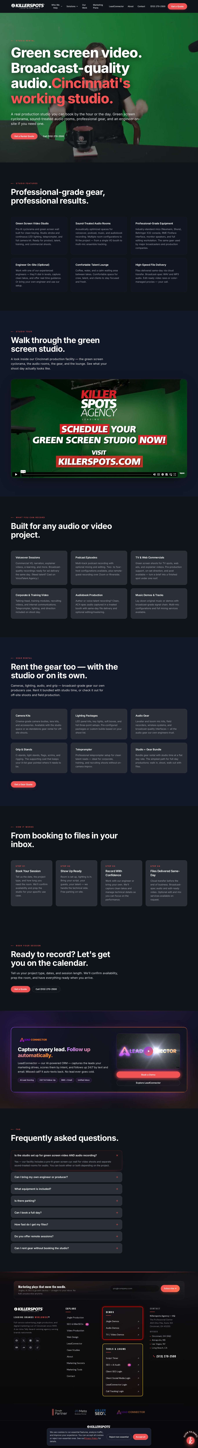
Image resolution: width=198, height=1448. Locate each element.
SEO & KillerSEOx (77, 1324)
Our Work (84, 6)
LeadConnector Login (116, 1384)
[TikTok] (37, 1347)
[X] (23, 1340)
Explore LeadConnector (148, 1082)
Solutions (71, 6)
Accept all (140, 1437)
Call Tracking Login (115, 1391)
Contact (141, 6)
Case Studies (73, 1350)
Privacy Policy (91, 1438)
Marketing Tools (74, 1369)
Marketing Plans (98, 6)
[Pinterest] (30, 1347)
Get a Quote (177, 6)
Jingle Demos (112, 1321)
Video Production (75, 1330)
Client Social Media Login (118, 1378)
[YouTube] (16, 1347)
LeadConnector (116, 6)
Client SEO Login (114, 1371)
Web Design (72, 1337)
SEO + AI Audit (118, 1365)
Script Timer (112, 1358)
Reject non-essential (119, 1437)
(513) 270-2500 (157, 6)
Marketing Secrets (76, 1363)
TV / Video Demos (115, 1334)
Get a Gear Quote (23, 784)
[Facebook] (16, 1340)
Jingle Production (75, 1317)
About (130, 6)
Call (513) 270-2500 (53, 136)
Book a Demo (148, 1074)
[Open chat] (190, 1440)
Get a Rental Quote (24, 136)
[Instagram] (30, 1340)
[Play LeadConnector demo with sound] (148, 1051)
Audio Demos (112, 1328)
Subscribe (170, 1288)
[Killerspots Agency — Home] (28, 6)
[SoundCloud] (23, 1347)
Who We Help (55, 6)
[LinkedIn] (37, 1340)
